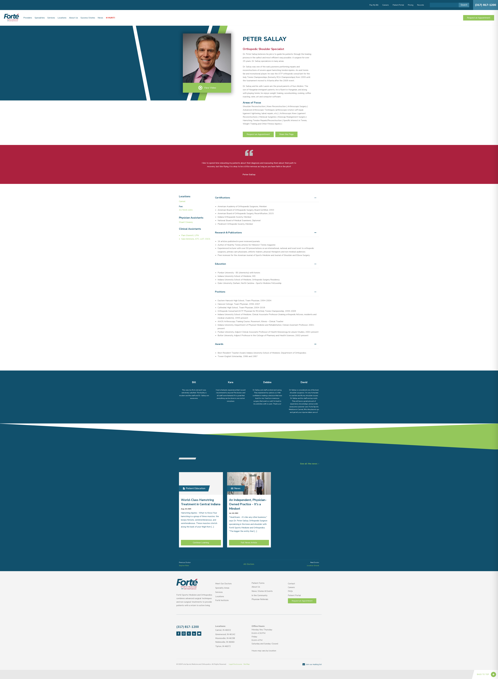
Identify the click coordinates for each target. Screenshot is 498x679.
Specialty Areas (222, 588)
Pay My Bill (373, 5)
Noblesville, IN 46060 (224, 642)
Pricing (410, 5)
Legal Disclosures (235, 664)
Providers (27, 17)
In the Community (259, 595)
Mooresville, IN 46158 (225, 638)
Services (51, 17)
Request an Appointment (478, 17)
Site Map (246, 664)
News (100, 17)
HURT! (111, 17)
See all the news (308, 463)
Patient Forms (258, 583)
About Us (73, 17)
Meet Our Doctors (223, 583)
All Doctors (248, 564)
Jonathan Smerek (313, 566)
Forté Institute (222, 600)
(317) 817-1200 (485, 5)
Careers (385, 5)
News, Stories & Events (262, 591)
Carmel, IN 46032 (223, 630)
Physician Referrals (260, 599)
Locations (62, 17)
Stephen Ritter (184, 566)
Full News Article (249, 542)
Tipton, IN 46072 (223, 646)
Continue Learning (201, 542)
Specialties (40, 17)
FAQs (290, 591)
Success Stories (88, 17)
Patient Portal (398, 5)
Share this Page (286, 134)
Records (420, 5)
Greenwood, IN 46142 (225, 634)
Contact (291, 583)
